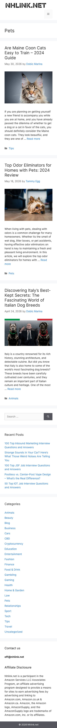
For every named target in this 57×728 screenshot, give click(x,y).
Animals (13, 398)
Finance (9, 564)
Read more (33, 138)
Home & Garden (14, 590)
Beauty (9, 517)
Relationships (13, 605)
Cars (7, 533)
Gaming (9, 579)
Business (10, 528)
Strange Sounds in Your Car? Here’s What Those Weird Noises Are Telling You (27, 456)
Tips (11, 148)
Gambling (10, 574)
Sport (8, 611)
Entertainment (13, 554)
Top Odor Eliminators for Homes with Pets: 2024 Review (28, 170)
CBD (7, 538)
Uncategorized (13, 631)
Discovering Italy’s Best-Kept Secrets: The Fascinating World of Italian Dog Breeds (28, 298)
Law (7, 595)
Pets (11, 273)
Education (11, 548)
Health (9, 585)
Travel (8, 626)
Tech (7, 616)
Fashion (9, 559)
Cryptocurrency (14, 543)
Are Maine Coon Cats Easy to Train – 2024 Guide (25, 52)
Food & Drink (12, 569)
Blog (7, 523)
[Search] (48, 416)
